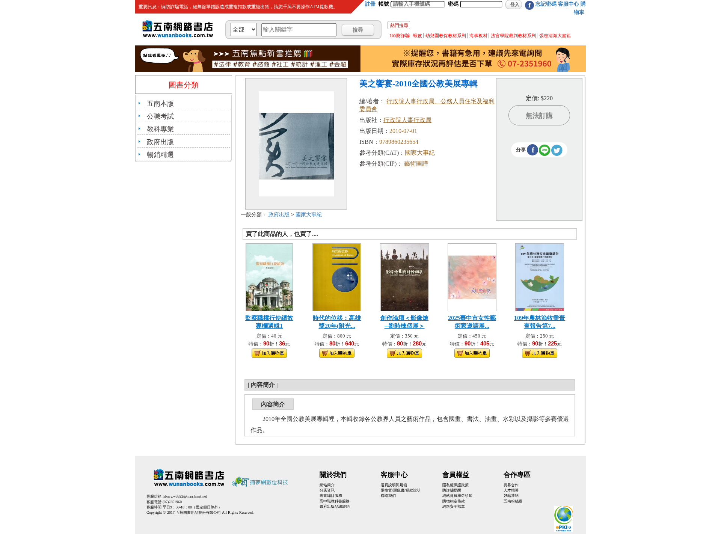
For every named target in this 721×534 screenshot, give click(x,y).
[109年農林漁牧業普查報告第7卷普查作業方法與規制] (539, 276)
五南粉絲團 (513, 501)
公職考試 (160, 116)
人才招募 (511, 490)
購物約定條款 (453, 501)
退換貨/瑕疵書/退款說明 (401, 490)
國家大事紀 (309, 214)
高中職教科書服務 (335, 501)
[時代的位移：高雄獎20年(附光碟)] (337, 276)
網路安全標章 (453, 506)
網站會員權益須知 (457, 495)
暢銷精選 (160, 154)
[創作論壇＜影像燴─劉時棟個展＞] (404, 276)
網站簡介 (327, 485)
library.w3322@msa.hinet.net (185, 496)
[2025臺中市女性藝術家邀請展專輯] (472, 276)
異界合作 (511, 485)
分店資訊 (327, 490)
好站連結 (511, 495)
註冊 (370, 4)
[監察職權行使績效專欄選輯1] (269, 276)
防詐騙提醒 (451, 490)
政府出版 (160, 142)
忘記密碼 (546, 4)
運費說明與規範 (394, 485)
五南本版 (160, 103)
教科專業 (160, 129)
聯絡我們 (388, 495)
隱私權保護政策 (455, 485)
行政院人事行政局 (407, 120)
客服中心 (568, 4)
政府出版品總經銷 (335, 506)
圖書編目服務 (331, 495)
